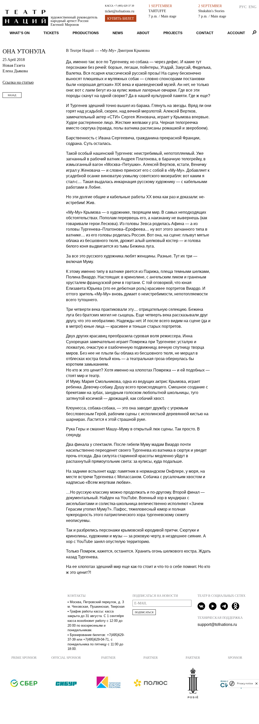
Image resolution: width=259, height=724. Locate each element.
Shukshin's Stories (211, 11)
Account (236, 33)
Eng (252, 7)
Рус (243, 7)
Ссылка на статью (18, 82)
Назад (12, 95)
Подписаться (144, 612)
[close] (256, 683)
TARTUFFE (157, 11)
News (118, 33)
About (143, 33)
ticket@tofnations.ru (119, 11)
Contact (204, 33)
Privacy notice (245, 683)
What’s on (20, 33)
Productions (86, 33)
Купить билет (120, 18)
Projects (172, 33)
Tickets (51, 33)
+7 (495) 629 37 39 (124, 5)
